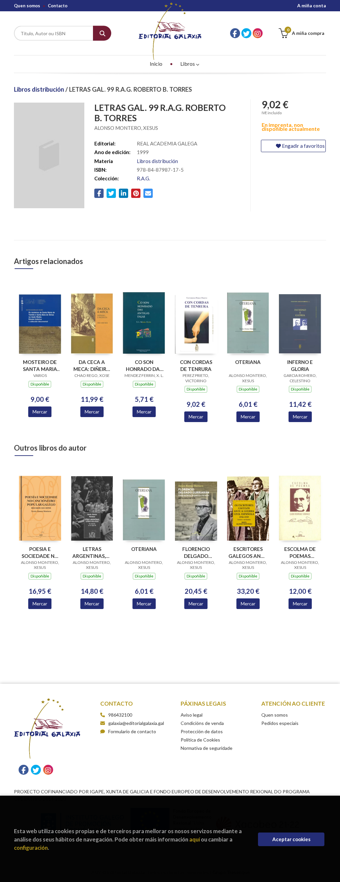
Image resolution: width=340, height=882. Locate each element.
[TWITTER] (246, 33)
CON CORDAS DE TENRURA (196, 365)
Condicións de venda (202, 723)
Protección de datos (202, 731)
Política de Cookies (200, 740)
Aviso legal (192, 715)
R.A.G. (143, 178)
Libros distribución (39, 89)
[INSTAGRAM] (258, 33)
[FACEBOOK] (235, 33)
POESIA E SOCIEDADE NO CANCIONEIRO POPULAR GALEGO (40, 552)
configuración (31, 847)
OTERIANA (248, 362)
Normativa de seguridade (206, 748)
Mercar (40, 411)
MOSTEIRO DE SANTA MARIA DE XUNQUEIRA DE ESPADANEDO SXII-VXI (40, 365)
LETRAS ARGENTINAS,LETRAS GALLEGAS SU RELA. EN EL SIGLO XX (92, 552)
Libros (188, 63)
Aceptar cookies (291, 839)
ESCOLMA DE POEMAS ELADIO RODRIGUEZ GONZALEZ (300, 552)
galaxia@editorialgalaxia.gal (136, 723)
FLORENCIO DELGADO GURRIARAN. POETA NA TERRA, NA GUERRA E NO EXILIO (196, 552)
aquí (194, 839)
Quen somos (27, 5)
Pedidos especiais (279, 723)
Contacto (57, 5)
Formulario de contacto (132, 731)
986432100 (120, 715)
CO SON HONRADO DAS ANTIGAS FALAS (144, 365)
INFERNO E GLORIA (300, 365)
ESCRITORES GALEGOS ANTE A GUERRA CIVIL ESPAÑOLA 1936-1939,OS (247, 552)
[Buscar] (102, 33)
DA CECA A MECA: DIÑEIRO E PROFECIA (91, 365)
